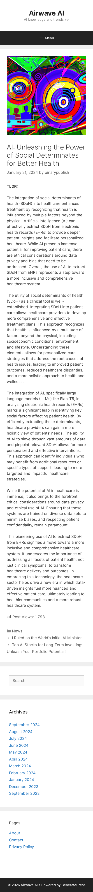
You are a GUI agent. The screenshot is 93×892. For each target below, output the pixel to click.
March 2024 (20, 766)
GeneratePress (73, 885)
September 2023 (24, 793)
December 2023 (23, 786)
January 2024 (21, 779)
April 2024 (18, 759)
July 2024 (18, 738)
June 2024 (18, 745)
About (14, 833)
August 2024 (21, 731)
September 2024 (24, 724)
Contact (16, 840)
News (17, 631)
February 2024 (22, 773)
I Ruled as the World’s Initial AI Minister (47, 638)
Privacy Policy (21, 846)
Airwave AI (46, 13)
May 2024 (18, 752)
